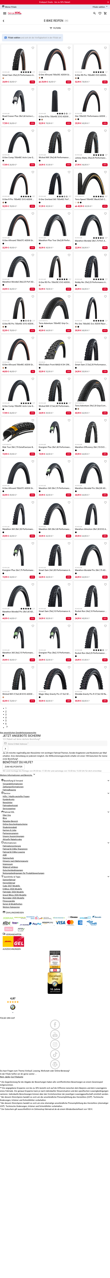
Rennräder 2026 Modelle (13, 898)
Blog (5, 818)
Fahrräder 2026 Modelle (13, 892)
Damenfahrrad (9, 880)
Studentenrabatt (10, 827)
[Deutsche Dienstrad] (45, 918)
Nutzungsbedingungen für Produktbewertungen (23, 873)
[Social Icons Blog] (55, 1064)
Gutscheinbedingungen (13, 870)
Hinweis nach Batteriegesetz (15, 861)
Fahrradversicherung (12, 846)
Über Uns (7, 815)
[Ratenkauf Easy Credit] (9, 931)
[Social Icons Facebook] (55, 1025)
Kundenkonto (8, 799)
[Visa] (60, 924)
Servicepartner (9, 808)
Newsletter (7, 802)
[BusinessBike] (33, 918)
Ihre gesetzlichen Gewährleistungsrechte (18, 732)
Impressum (8, 864)
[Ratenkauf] (92, 924)
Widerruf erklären (10, 867)
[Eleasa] (73, 918)
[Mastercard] (70, 924)
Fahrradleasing (9, 790)
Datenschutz (8, 858)
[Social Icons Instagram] (55, 1044)
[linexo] (15, 924)
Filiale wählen (14, 37)
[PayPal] (35, 924)
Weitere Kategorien (11, 907)
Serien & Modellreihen (12, 904)
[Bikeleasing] (20, 918)
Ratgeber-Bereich (10, 821)
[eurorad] (24, 924)
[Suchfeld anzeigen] (95, 13)
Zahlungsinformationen (13, 787)
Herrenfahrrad (9, 883)
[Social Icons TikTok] (55, 1054)
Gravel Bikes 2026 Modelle (14, 895)
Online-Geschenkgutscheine (15, 824)
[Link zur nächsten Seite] (7, 727)
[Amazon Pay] (48, 924)
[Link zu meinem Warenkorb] (105, 13)
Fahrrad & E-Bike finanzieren (15, 849)
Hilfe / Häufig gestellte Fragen (16, 796)
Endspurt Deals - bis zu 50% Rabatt (54, 2)
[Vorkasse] (21, 931)
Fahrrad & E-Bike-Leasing (14, 852)
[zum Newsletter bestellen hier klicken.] (5, 748)
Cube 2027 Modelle (11, 886)
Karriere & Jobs (9, 830)
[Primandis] (85, 918)
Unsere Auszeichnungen (13, 836)
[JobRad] (8, 918)
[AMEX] (80, 924)
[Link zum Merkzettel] (100, 13)
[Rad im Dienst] (96, 918)
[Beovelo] (7, 924)
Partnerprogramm (10, 833)
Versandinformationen (13, 784)
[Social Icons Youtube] (55, 1034)
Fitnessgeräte (9, 901)
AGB (5, 855)
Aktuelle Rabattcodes (12, 839)
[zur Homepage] (14, 13)
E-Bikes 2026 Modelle (12, 889)
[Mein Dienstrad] (59, 918)
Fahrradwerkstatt (10, 805)
